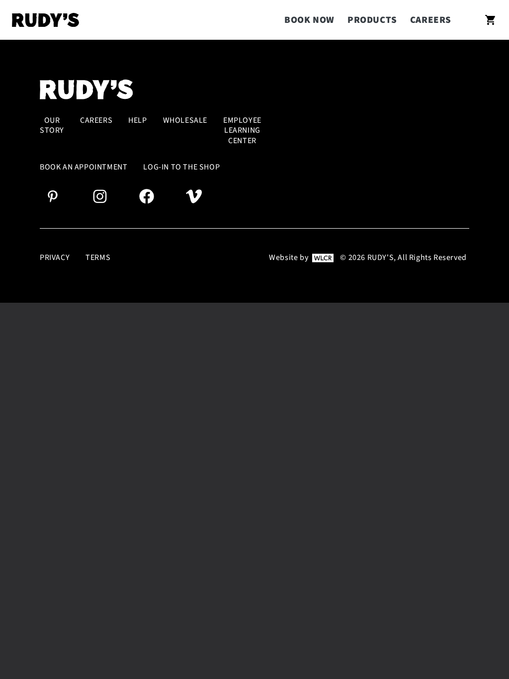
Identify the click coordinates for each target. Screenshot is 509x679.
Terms (97, 258)
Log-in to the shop (181, 167)
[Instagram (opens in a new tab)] (100, 195)
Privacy (55, 258)
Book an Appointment (83, 167)
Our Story (52, 125)
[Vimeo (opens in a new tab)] (194, 195)
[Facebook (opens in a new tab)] (147, 195)
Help (137, 120)
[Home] (45, 20)
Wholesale (185, 120)
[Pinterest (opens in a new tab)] (53, 195)
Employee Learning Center (242, 130)
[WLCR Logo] (323, 257)
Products (372, 20)
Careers (430, 20)
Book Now (309, 20)
